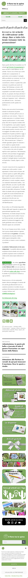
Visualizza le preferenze (14, 572)
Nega (14, 568)
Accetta (14, 564)
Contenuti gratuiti (6, 328)
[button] (26, 548)
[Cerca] (24, 542)
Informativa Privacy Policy (16, 576)
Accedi (20, 17)
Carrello (8, 17)
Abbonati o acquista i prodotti (14, 13)
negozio (20, 330)
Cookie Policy (8, 576)
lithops (16, 330)
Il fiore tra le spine (15, 4)
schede (10, 331)
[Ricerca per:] (12, 20)
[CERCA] (25, 20)
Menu (4, 9)
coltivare (18, 328)
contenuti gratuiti (5, 330)
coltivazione (22, 328)
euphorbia (12, 330)
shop (13, 331)
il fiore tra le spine (8, 326)
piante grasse (5, 331)
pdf (23, 330)
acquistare (13, 328)
